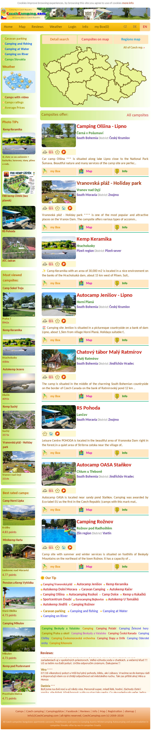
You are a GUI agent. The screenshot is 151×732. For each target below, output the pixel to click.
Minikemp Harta (12, 540)
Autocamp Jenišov (89, 584)
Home (8, 27)
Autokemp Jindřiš (55, 604)
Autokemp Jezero (13, 369)
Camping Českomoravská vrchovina (73, 638)
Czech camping (35, 711)
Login (72, 27)
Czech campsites (14, 722)
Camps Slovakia (15, 59)
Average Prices (15, 107)
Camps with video (17, 97)
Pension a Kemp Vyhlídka (18, 583)
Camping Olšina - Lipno (102, 126)
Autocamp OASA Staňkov (104, 465)
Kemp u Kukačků (134, 594)
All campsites (137, 115)
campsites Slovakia (59, 725)
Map (22, 27)
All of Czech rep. (133, 47)
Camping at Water (17, 49)
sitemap (129, 711)
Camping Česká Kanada (122, 633)
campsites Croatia (92, 725)
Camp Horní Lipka (13, 501)
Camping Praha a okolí (55, 633)
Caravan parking (16, 38)
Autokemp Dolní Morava (60, 589)
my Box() (102, 27)
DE (135, 26)
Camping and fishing (18, 44)
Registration (115, 711)
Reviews (37, 27)
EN (145, 27)
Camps (20, 711)
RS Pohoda (8, 231)
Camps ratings (14, 102)
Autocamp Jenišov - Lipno (105, 295)
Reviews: (47, 653)
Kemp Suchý (10, 406)
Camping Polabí (106, 628)
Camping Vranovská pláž (57, 584)
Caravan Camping (93, 589)
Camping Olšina (53, 594)
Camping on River (17, 54)
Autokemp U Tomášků (123, 599)
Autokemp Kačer (121, 589)
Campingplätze (55, 711)
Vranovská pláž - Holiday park (17, 445)
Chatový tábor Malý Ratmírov (109, 352)
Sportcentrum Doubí (57, 599)
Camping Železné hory (133, 628)
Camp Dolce (110, 594)
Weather (56, 27)
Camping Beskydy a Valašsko (61, 628)
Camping (89, 628)
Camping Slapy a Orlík (111, 638)
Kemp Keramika (12, 129)
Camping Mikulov (13, 623)
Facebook (72, 711)
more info (128, 3)
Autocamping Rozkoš (83, 594)
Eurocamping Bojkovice (90, 599)
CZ (125, 26)
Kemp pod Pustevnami (16, 666)
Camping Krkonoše (61, 643)
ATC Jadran (8, 260)
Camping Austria (89, 722)
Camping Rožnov (95, 522)
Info (85, 27)
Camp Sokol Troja (13, 288)
